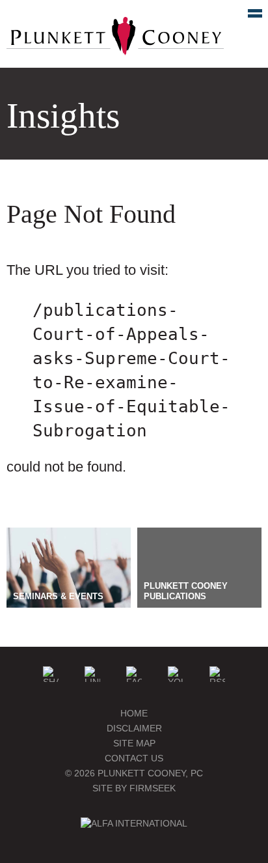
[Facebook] (134, 674)
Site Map (134, 743)
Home (134, 713)
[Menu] (247, 16)
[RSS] (217, 674)
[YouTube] (175, 674)
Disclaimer (134, 728)
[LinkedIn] (92, 674)
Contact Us (134, 758)
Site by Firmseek (134, 788)
